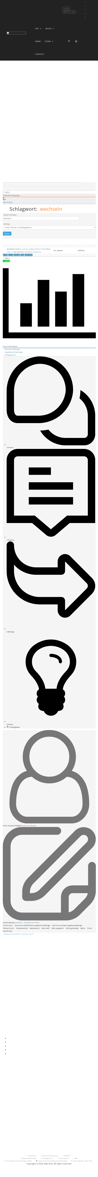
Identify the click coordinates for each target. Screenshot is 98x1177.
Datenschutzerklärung (50, 1156)
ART (37, 28)
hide (22, 255)
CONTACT (39, 54)
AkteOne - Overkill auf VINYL (27, 922)
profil (5, 255)
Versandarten (63, 1158)
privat (10, 255)
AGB (75, 1158)
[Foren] (3, 192)
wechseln (28, 255)
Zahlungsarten (47, 1158)
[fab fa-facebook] (88, 1)
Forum (66, 8)
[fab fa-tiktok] (88, 9)
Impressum (32, 1156)
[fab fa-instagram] (88, 5)
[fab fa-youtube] (88, 13)
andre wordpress (29, 825)
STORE (48, 41)
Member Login (69, 12)
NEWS (38, 41)
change (17, 255)
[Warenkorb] (69, 41)
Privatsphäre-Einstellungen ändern (19, 1161)
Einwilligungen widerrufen (82, 1161)
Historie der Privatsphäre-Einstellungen (52, 1161)
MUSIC (48, 28)
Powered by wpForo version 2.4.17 (18, 934)
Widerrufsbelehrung (29, 1158)
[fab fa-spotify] (88, 17)
